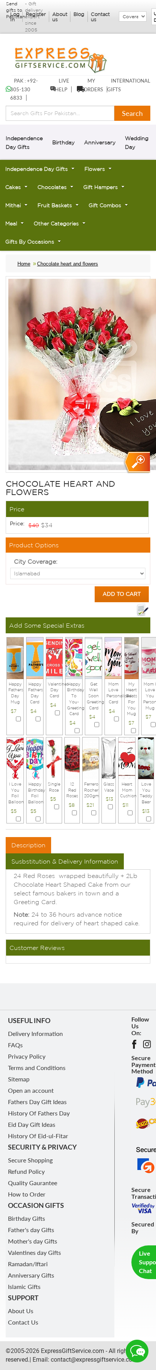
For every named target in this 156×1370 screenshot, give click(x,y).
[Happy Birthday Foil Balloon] (35, 757)
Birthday (63, 142)
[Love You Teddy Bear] (146, 757)
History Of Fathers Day (39, 1113)
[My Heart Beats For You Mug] (132, 657)
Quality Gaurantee (32, 1182)
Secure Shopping (30, 1160)
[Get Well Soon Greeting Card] (93, 657)
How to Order (26, 1194)
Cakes (13, 187)
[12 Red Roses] (72, 757)
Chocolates (52, 187)
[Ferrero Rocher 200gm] (91, 757)
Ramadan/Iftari (28, 1263)
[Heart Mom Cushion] (127, 757)
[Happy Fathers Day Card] (35, 657)
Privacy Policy (26, 1056)
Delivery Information (35, 1033)
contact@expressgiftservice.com (93, 1359)
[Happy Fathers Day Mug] (15, 657)
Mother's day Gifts (32, 1241)
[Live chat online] (137, 1351)
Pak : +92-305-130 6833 (24, 89)
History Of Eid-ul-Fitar (38, 1135)
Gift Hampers (100, 187)
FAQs (15, 1044)
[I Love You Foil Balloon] (15, 757)
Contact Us (23, 1322)
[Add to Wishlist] (142, 609)
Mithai (13, 205)
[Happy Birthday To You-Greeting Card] (74, 657)
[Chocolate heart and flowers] (136, 462)
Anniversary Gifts (31, 1275)
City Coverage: (36, 561)
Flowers (94, 169)
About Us (20, 1310)
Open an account (31, 1090)
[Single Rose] (54, 757)
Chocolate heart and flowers (67, 264)
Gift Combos (105, 205)
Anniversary (99, 142)
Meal (11, 223)
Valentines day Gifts (34, 1252)
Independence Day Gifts (36, 169)
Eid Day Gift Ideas (31, 1124)
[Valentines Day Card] (54, 657)
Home (23, 264)
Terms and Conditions (37, 1067)
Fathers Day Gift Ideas (37, 1101)
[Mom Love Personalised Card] (113, 657)
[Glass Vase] (108, 757)
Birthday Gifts (26, 1218)
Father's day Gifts (31, 1229)
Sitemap (19, 1079)
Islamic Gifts (24, 1286)
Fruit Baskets (54, 205)
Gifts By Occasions (29, 242)
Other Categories (56, 223)
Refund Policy (26, 1171)
